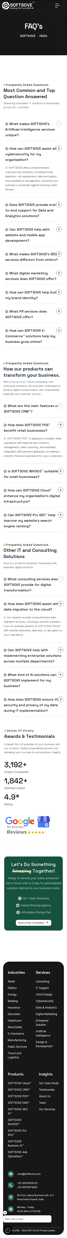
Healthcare (15, 1020)
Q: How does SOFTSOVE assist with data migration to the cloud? (32, 606)
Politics (12, 988)
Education (14, 1014)
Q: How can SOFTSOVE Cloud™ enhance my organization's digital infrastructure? (32, 496)
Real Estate (15, 1027)
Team (42, 1102)
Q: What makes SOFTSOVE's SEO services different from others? (31, 257)
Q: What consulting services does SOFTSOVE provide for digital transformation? (31, 584)
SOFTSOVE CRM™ (19, 1089)
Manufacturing (17, 1040)
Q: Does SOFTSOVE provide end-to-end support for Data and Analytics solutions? (31, 210)
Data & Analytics (46, 1007)
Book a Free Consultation (31, 922)
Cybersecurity (44, 1001)
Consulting (42, 981)
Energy (12, 994)
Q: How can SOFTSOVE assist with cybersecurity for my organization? (32, 154)
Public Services (17, 1046)
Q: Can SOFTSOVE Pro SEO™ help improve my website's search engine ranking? (29, 520)
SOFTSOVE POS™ (18, 1096)
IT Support (42, 988)
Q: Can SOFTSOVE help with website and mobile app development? (27, 235)
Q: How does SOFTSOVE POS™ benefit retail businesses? (27, 428)
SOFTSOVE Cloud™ (19, 1083)
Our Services (47, 1109)
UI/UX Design (44, 994)
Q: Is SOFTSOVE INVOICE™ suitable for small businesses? (31, 474)
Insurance (14, 1007)
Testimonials (47, 1089)
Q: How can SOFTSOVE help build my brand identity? (31, 295)
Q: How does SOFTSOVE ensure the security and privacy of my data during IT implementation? (32, 705)
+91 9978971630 (27, 1187)
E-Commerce (16, 1033)
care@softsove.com (29, 1173)
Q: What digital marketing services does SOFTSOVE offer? (30, 276)
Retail (11, 981)
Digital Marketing (46, 1014)
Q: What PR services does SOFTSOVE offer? (26, 314)
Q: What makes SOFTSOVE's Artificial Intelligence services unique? (30, 129)
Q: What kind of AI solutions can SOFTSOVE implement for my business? (30, 680)
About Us (44, 1096)
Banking (13, 1001)
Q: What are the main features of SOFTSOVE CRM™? (31, 408)
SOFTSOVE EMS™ (19, 1102)
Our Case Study (49, 1083)
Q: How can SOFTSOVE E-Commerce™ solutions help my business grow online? (30, 336)
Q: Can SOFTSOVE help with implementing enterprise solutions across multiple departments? (32, 655)
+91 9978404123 (27, 1183)
